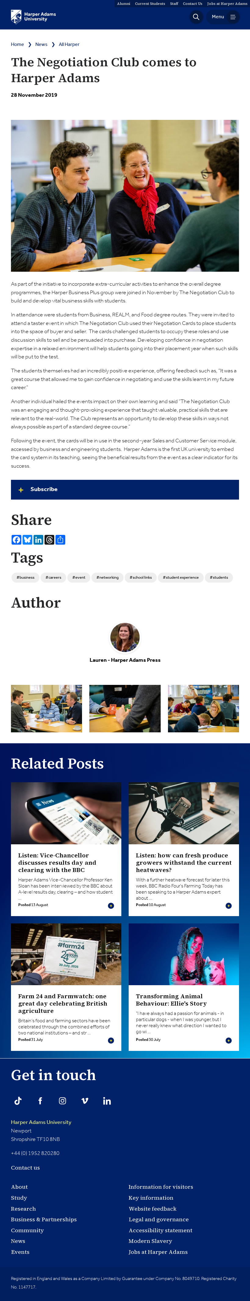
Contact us (25, 1167)
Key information (151, 1198)
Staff (174, 3)
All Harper (69, 44)
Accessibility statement (160, 1230)
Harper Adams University (41, 1122)
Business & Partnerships (44, 1219)
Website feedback (153, 1208)
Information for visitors (161, 1187)
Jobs (227, 3)
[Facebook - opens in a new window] (40, 1101)
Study (19, 1198)
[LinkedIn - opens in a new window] (107, 1101)
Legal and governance (159, 1219)
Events (20, 1252)
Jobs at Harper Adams (158, 1252)
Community (27, 1230)
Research (23, 1208)
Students (150, 3)
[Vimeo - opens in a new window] (85, 1101)
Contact (192, 3)
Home (17, 44)
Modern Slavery (150, 1241)
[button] (196, 17)
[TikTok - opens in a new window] (18, 1101)
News (41, 44)
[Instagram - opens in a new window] (62, 1101)
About (19, 1187)
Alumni (123, 3)
